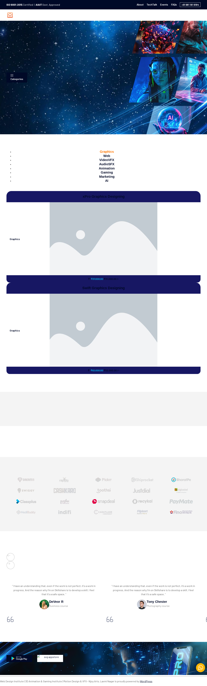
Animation (151, 14)
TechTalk (152, 4)
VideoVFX (115, 14)
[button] (10, 557)
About (140, 4)
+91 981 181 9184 (190, 4)
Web (100, 14)
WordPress (146, 681)
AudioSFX (133, 14)
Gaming (167, 14)
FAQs (174, 4)
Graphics (87, 14)
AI (197, 14)
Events (164, 4)
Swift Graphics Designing (103, 288)
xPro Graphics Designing (104, 196)
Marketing (183, 14)
